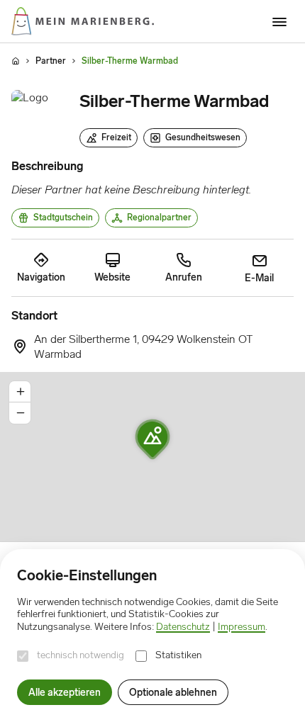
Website (112, 277)
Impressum (241, 626)
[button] (152, 439)
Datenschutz (183, 626)
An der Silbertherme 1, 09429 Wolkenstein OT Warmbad (143, 346)
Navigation (41, 277)
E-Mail (259, 277)
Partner (50, 60)
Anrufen (183, 277)
